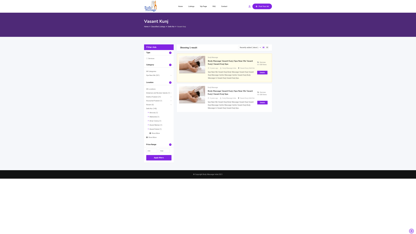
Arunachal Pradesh (154, 101)
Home (180, 6)
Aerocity (154, 113)
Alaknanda (154, 117)
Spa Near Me (152, 75)
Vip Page (203, 6)
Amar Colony (155, 121)
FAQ (214, 6)
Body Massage (213, 57)
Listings (191, 6)
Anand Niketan (156, 125)
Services (151, 58)
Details (262, 72)
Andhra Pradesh (153, 97)
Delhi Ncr (151, 109)
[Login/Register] (250, 6)
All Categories (151, 71)
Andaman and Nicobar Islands (158, 93)
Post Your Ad (264, 6)
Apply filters (159, 158)
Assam (150, 105)
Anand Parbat (156, 129)
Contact (224, 6)
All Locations (151, 89)
